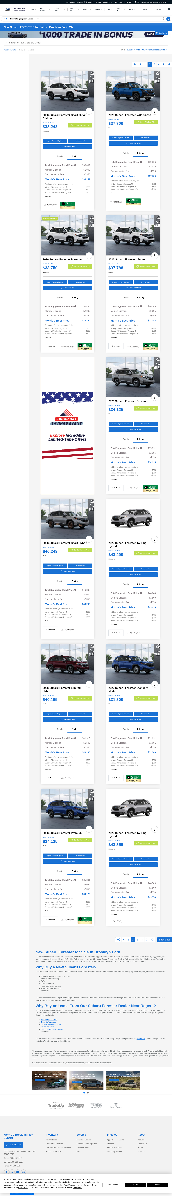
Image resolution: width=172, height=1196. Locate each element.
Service (81, 1134)
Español (141, 1151)
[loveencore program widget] (116, 1105)
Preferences (113, 1185)
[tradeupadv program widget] (56, 1105)
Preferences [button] (77, 1188)
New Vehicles (51, 1140)
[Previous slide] (84, 1092)
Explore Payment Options (54, 141)
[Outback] (49, 1080)
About (141, 1134)
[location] (135, 2)
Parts (78, 1151)
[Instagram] (12, 1172)
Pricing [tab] (74, 156)
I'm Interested (80, 141)
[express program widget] (76, 1105)
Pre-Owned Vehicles (54, 1144)
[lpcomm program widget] (96, 1105)
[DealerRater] (23, 1172)
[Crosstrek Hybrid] (123, 1080)
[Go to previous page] (140, 64)
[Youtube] (17, 1172)
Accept (157, 1185)
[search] (169, 9)
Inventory (52, 1134)
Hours (140, 1147)
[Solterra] (86, 1080)
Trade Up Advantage (48, 1022)
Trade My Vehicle (114, 1151)
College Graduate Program (51, 1024)
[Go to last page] (169, 64)
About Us (141, 1140)
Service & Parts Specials (86, 1144)
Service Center (82, 1147)
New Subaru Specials (49, 1020)
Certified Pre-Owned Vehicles (58, 1147)
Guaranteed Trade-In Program (52, 1029)
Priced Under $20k (54, 1151)
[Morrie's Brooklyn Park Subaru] (16, 9)
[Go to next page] (163, 64)
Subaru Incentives (114, 1147)
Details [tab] (60, 156)
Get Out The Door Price (81, 125)
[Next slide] (88, 1092)
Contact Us (15, 1145)
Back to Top (164, 940)
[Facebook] (6, 1172)
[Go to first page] (135, 64)
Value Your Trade (69, 146)
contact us (141, 1039)
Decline (135, 1185)
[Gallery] (86, 34)
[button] (89, 111)
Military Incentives (47, 1027)
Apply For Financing (115, 1140)
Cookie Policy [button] (23, 1188)
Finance (112, 1134)
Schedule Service (83, 1140)
